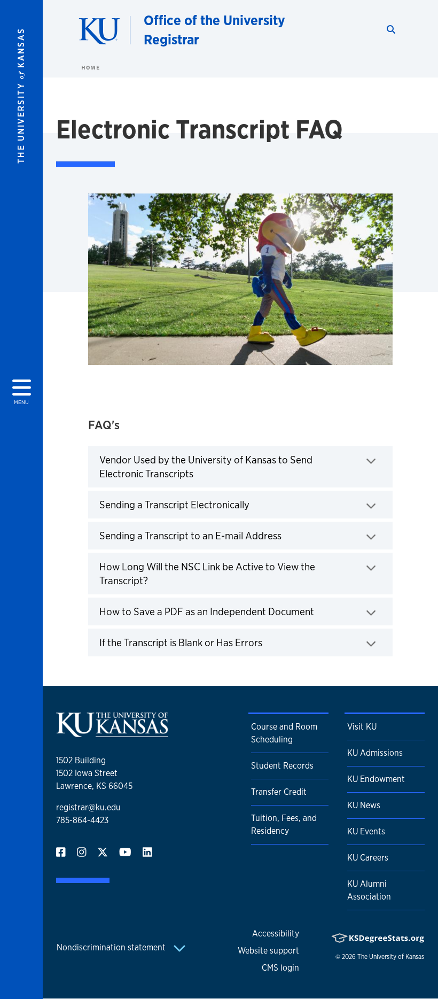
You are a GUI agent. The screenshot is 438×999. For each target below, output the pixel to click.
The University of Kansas (390, 956)
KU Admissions (375, 752)
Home (90, 67)
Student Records (282, 765)
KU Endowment (376, 779)
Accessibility (275, 933)
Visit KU (362, 726)
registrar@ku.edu (88, 807)
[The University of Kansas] (112, 732)
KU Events (366, 831)
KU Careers (367, 857)
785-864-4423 (82, 820)
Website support (268, 950)
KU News (363, 805)
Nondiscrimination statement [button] (112, 947)
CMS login (280, 967)
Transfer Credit (279, 791)
